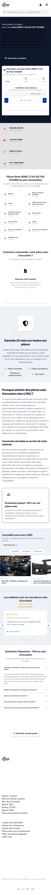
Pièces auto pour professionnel (16, 831)
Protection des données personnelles (14, 861)
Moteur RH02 (8, 810)
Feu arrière (12, 47)
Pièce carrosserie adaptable (14, 834)
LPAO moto (7, 837)
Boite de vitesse (22, 44)
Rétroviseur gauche (26, 47)
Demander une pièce (17, 58)
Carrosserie (26, 551)
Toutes (5, 551)
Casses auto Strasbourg (12, 825)
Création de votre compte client (12, 864)
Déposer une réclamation (26, 843)
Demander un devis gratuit (26, 733)
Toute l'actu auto (9, 545)
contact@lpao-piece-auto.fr (14, 775)
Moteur (5, 44)
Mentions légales (7, 854)
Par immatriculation (16, 94)
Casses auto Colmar (11, 828)
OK (46, 12)
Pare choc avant (37, 44)
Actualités (15, 551)
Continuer (24, 108)
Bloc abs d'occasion (11, 801)
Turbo (12, 44)
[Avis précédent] (2, 625)
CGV (3, 857)
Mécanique (38, 551)
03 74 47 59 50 (27, 740)
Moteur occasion (9, 796)
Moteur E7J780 (8, 807)
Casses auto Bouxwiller (12, 822)
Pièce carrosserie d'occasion (15, 813)
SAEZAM (5, 881)
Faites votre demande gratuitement (27, 300)
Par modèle (37, 94)
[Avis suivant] (48, 625)
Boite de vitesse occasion (13, 798)
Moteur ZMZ (7, 804)
